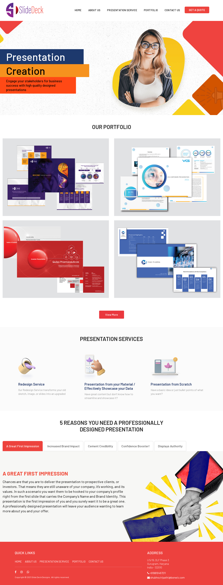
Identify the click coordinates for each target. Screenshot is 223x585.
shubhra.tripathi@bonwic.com (167, 577)
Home (78, 10)
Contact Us (172, 10)
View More (111, 314)
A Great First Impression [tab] (22, 446)
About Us (94, 10)
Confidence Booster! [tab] (135, 446)
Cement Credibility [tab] (100, 446)
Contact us (96, 561)
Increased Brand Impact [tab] (63, 446)
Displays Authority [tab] (170, 446)
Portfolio (151, 10)
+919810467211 (157, 573)
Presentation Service (122, 10)
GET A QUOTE (197, 10)
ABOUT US (31, 561)
